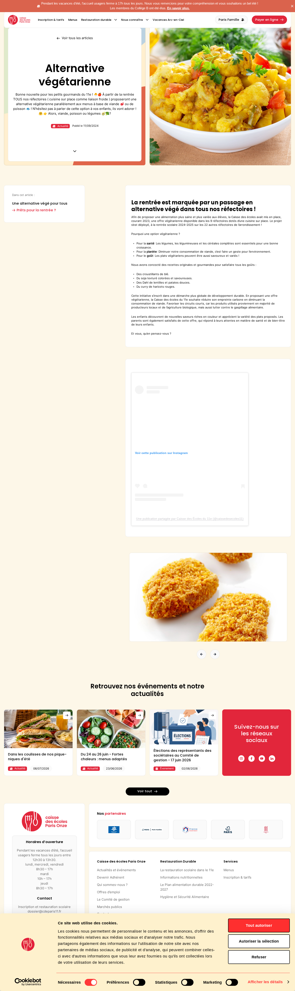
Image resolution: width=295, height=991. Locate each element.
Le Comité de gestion (113, 899)
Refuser (259, 957)
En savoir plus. (178, 8)
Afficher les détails (265, 982)
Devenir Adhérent (110, 877)
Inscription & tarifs (237, 877)
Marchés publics (109, 907)
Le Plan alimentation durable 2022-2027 (187, 887)
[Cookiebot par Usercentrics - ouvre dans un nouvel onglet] (28, 982)
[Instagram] (241, 758)
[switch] (139, 982)
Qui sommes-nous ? (112, 885)
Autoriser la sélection (259, 941)
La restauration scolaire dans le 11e (187, 870)
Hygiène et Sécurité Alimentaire (184, 897)
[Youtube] (262, 758)
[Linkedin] (272, 758)
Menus (229, 870)
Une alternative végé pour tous (39, 203)
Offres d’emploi (108, 892)
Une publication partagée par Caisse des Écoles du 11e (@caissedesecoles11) (190, 518)
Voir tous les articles (77, 38)
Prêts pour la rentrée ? (36, 210)
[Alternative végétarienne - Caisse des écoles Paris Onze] (19, 20)
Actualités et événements (116, 870)
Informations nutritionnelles (181, 877)
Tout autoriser (259, 925)
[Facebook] (251, 758)
